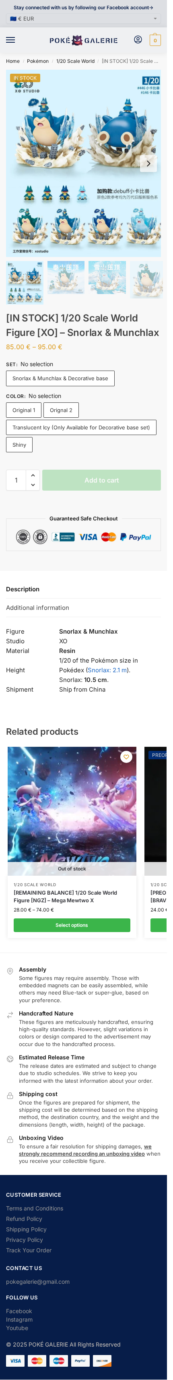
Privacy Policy (24, 1239)
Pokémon (38, 61)
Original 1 (23, 410)
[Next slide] (148, 163)
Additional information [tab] (37, 607)
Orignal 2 (61, 410)
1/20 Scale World (75, 61)
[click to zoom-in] (86, 163)
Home (13, 61)
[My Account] (138, 40)
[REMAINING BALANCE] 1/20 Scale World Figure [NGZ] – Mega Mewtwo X (65, 896)
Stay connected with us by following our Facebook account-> (83, 7)
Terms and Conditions (34, 1208)
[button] (154, 40)
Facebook (19, 1310)
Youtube (17, 1327)
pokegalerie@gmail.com (38, 1281)
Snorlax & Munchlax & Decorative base (60, 378)
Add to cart (101, 480)
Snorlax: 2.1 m (107, 670)
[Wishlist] (126, 757)
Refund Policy (24, 1218)
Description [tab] (22, 589)
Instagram (19, 1319)
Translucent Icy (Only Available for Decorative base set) (81, 427)
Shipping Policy (26, 1229)
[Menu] (18, 40)
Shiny (19, 444)
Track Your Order (28, 1250)
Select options (72, 925)
